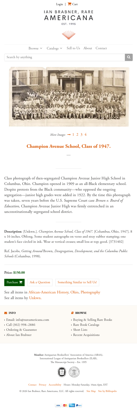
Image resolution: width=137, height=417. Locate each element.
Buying (78, 320)
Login (59, 4)
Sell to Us (73, 48)
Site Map (91, 391)
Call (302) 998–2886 (20, 325)
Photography (90, 292)
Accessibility (55, 384)
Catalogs (53, 48)
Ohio (74, 292)
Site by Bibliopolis (107, 391)
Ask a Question (40, 282)
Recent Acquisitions (86, 335)
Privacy (42, 384)
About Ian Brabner (18, 335)
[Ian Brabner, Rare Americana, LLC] (68, 24)
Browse (34, 48)
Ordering (12, 330)
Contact (101, 48)
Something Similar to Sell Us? (77, 282)
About (87, 48)
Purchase (12, 282)
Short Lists (80, 330)
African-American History (48, 292)
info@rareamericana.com (32, 320)
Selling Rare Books (99, 320)
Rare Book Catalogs (86, 325)
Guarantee (30, 330)
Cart (75, 4)
